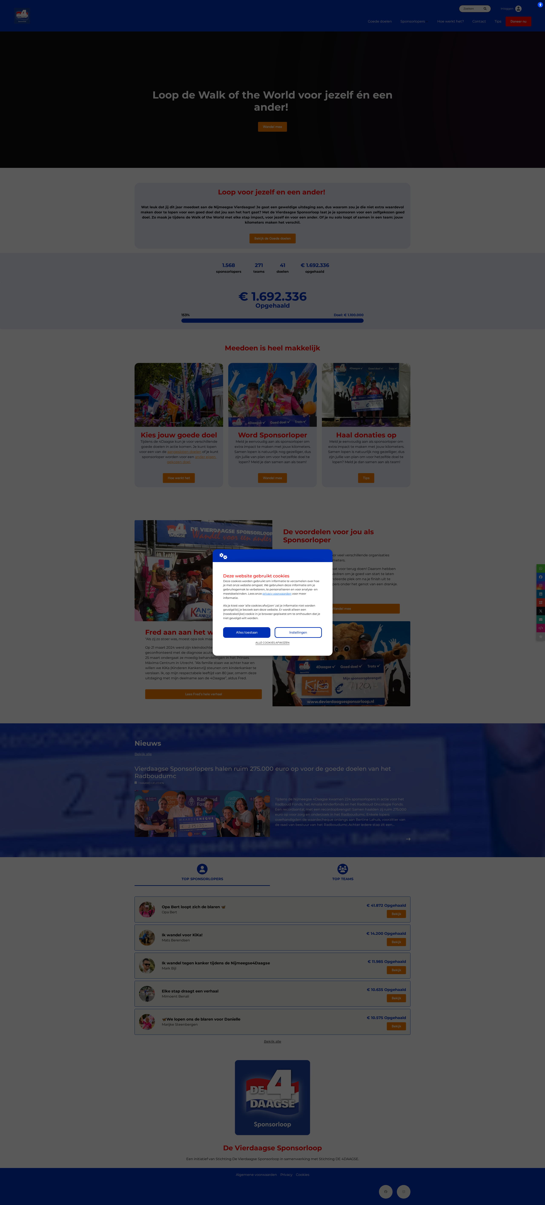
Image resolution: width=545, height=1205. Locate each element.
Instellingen (298, 632)
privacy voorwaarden (276, 593)
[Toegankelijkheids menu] (540, 4)
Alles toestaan (247, 632)
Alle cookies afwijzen (272, 642)
